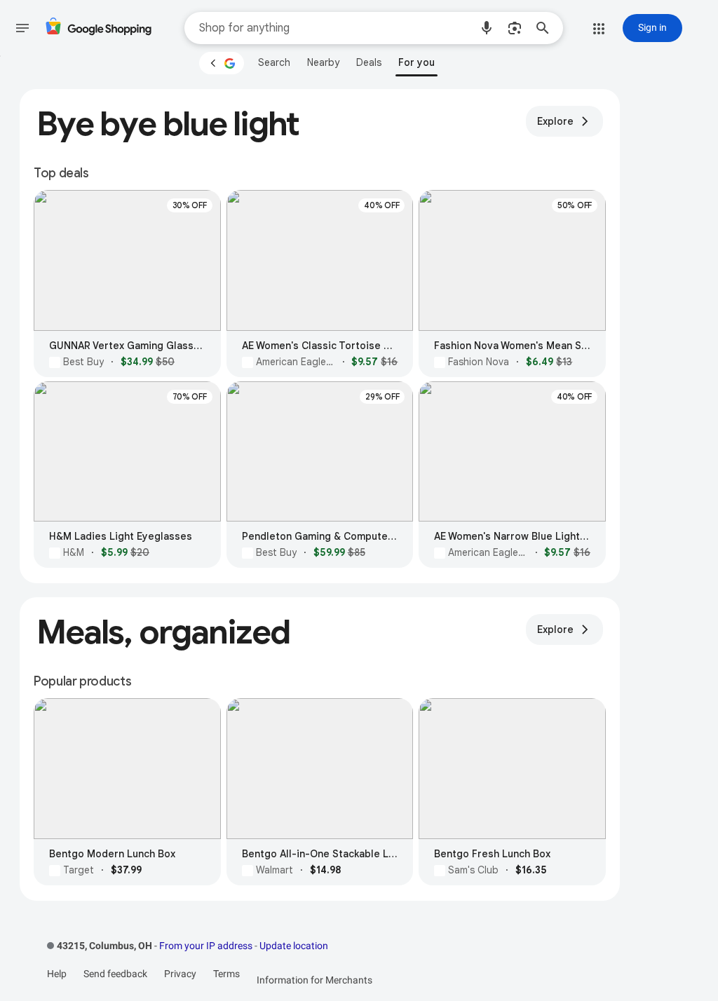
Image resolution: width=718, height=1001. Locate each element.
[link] (274, 62)
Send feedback (115, 973)
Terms (226, 973)
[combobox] (334, 28)
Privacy (180, 973)
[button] (487, 28)
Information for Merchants (314, 980)
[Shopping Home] (98, 28)
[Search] (546, 28)
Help (57, 973)
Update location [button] (293, 945)
